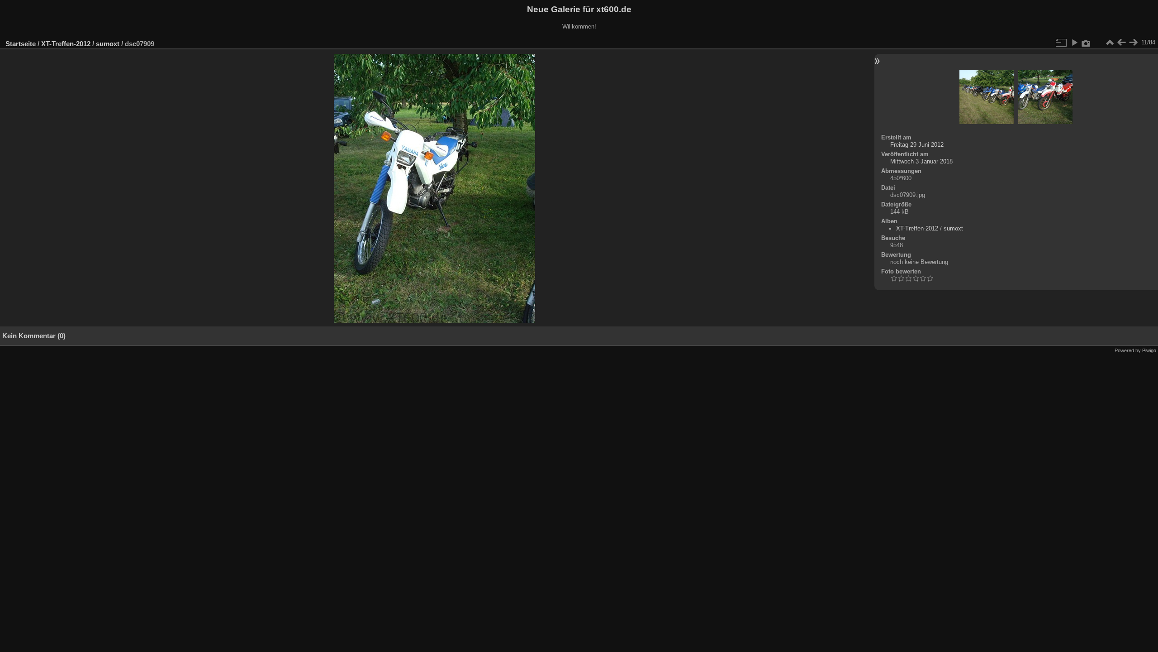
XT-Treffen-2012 (65, 44)
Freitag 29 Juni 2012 (917, 144)
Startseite (20, 44)
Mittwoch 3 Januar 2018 (921, 161)
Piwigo (1149, 350)
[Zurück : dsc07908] (1121, 42)
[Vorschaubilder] (1109, 42)
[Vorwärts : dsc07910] (1133, 42)
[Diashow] (1074, 42)
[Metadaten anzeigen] (1086, 42)
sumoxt (107, 44)
